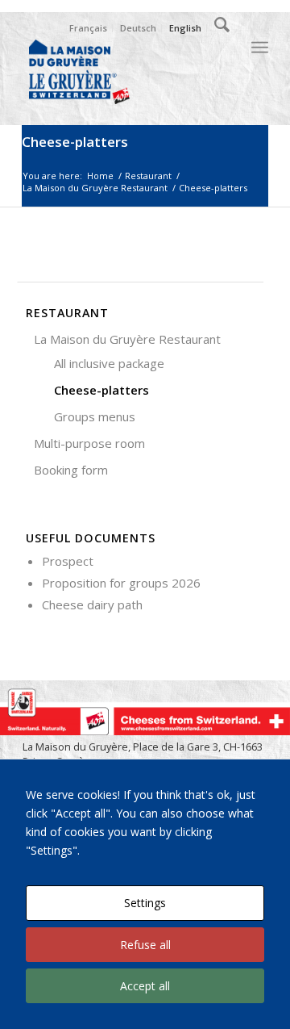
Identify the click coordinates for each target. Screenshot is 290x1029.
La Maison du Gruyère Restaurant (127, 339)
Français (88, 28)
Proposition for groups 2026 (121, 583)
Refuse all (145, 944)
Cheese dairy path (92, 604)
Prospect (67, 561)
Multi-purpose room (89, 443)
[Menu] (259, 47)
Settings (145, 902)
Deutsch (138, 28)
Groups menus (94, 416)
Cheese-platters (75, 141)
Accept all (145, 985)
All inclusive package (109, 363)
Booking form (71, 470)
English (185, 28)
